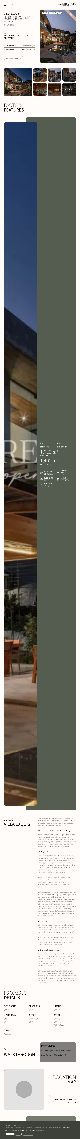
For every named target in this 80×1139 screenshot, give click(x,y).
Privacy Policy (66, 1127)
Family (45, 13)
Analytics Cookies (29, 1130)
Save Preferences (28, 1134)
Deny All (18, 1134)
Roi (59, 13)
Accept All (10, 1134)
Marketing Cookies (40, 1130)
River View (53, 13)
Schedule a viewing (13, 58)
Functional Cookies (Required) (15, 1130)
